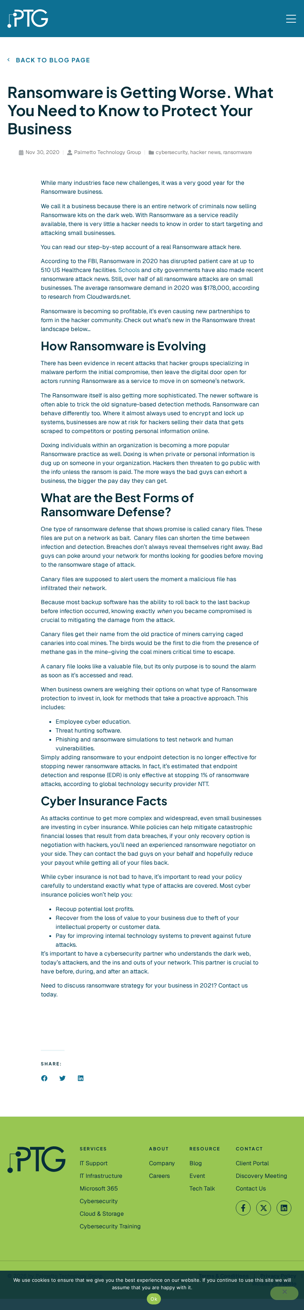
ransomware (237, 152)
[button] (44, 1078)
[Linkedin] (284, 1208)
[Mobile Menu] (291, 19)
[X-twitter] (263, 1208)
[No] (284, 1293)
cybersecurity (172, 152)
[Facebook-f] (243, 1208)
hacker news (205, 152)
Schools (129, 270)
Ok (154, 1299)
